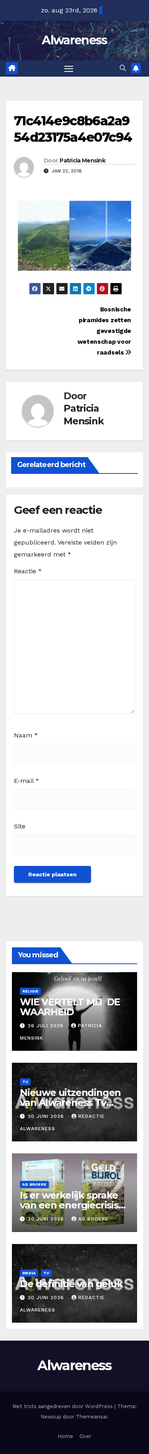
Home (65, 1436)
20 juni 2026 (47, 1116)
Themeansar (91, 1417)
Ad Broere (34, 1184)
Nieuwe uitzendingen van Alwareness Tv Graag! (70, 1102)
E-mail (26, 780)
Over (85, 1436)
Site (19, 826)
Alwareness (74, 40)
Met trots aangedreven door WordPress (63, 1406)
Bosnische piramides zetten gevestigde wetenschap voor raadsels (104, 331)
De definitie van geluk (71, 1284)
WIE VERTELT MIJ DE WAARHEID (70, 1007)
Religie (30, 991)
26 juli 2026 (47, 1025)
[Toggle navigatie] (68, 68)
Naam (26, 735)
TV (25, 1082)
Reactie (28, 571)
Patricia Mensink (82, 160)
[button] (123, 68)
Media (29, 1273)
